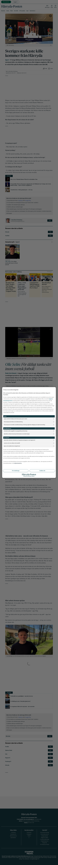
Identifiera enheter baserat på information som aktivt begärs (17, 433)
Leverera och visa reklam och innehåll (12, 443)
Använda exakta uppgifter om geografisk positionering (15, 431)
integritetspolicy (18, 463)
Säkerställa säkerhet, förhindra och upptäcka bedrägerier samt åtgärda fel (19, 440)
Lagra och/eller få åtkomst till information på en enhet (15, 418)
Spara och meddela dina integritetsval (12, 446)
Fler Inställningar (15, 470)
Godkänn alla (42, 470)
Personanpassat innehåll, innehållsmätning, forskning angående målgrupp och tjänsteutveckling (24, 424)
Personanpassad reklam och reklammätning (13, 421)
